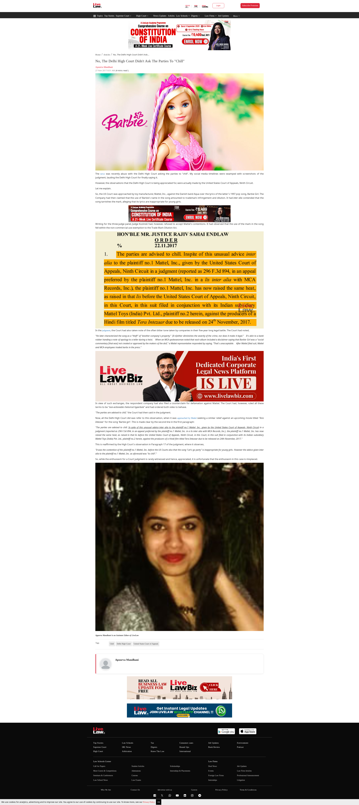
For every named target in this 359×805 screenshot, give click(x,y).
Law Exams (136, 780)
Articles (171, 16)
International (185, 751)
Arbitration (127, 751)
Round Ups (184, 747)
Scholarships (175, 766)
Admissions (136, 771)
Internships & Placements (180, 771)
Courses (135, 775)
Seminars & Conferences (103, 775)
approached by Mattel (187, 418)
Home (98, 55)
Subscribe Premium (250, 5)
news (102, 174)
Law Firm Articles (244, 771)
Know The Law (157, 751)
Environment (242, 743)
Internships (212, 780)
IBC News (126, 747)
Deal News (212, 766)
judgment (106, 330)
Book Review (214, 747)
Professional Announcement (248, 775)
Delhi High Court (124, 644)
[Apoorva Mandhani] (105, 664)
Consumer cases (186, 743)
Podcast (240, 747)
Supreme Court (122, 16)
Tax (152, 743)
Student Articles (138, 766)
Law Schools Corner (102, 761)
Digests (194, 16)
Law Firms (209, 16)
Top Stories (109, 16)
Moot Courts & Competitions (104, 771)
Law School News (100, 780)
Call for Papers (99, 766)
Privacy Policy (149, 802)
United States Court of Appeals (146, 644)
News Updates (159, 16)
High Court (141, 16)
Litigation (241, 780)
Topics (100, 16)
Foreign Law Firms (216, 775)
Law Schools (182, 16)
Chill (112, 644)
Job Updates (223, 16)
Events (211, 771)
